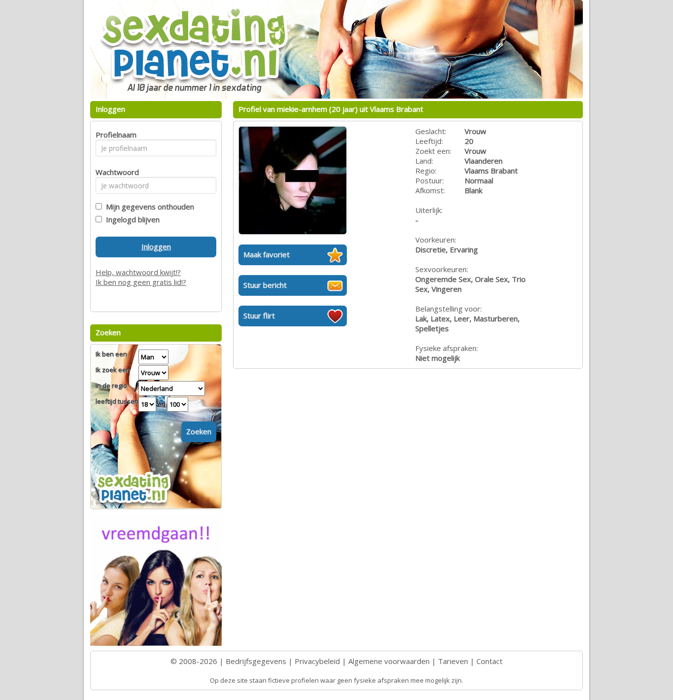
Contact (489, 661)
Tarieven (453, 661)
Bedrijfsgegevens (256, 661)
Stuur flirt (259, 315)
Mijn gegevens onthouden (148, 206)
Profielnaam (115, 135)
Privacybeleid (317, 661)
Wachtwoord (115, 172)
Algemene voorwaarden (389, 661)
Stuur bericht (265, 285)
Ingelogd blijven (131, 219)
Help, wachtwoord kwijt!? (138, 272)
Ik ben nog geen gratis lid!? (141, 282)
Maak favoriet (266, 254)
